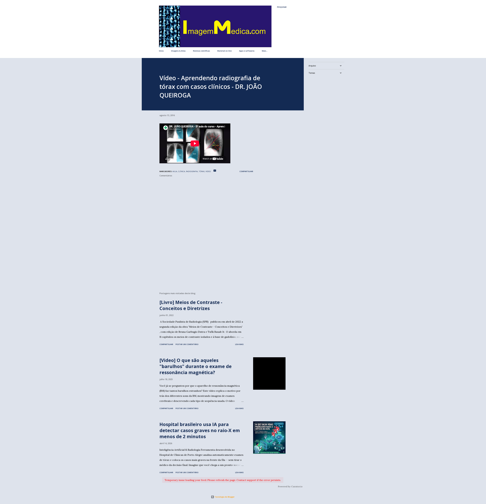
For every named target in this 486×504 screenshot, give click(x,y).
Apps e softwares (246, 51)
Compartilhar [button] (246, 171)
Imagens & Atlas (178, 51)
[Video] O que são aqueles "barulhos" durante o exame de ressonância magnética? (195, 366)
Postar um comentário (187, 344)
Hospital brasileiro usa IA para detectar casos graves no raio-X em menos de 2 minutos (199, 430)
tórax (202, 171)
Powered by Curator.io (290, 486)
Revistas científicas (201, 51)
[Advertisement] (202, 260)
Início (161, 51)
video (208, 171)
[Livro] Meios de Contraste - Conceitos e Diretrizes (190, 305)
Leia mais (239, 344)
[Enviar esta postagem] (214, 171)
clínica (181, 171)
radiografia (192, 171)
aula (175, 171)
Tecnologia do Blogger (224, 497)
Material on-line (224, 51)
